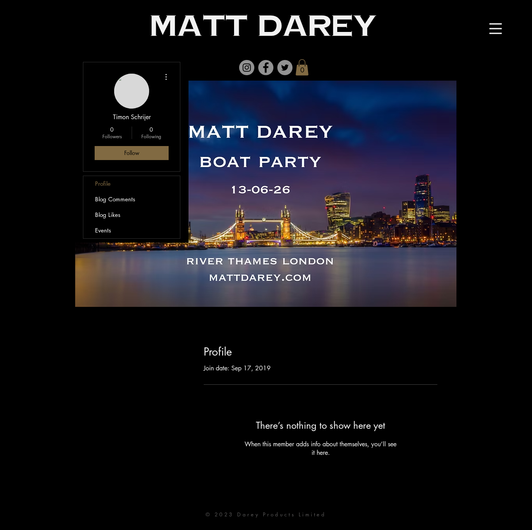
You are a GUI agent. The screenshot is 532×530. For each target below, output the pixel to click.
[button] (302, 67)
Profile (103, 183)
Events (103, 230)
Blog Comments (115, 199)
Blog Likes (107, 214)
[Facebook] (265, 67)
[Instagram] (246, 67)
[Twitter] (284, 67)
